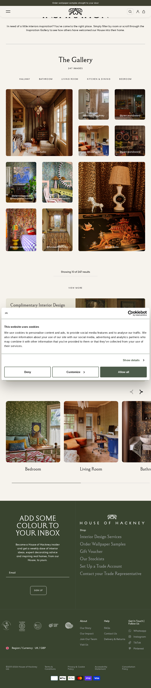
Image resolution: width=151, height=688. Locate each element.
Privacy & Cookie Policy (76, 668)
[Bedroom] (35, 437)
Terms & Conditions (50, 668)
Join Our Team (88, 639)
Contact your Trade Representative (110, 573)
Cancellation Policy (128, 668)
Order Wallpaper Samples (103, 544)
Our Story (85, 628)
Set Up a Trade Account (101, 566)
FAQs (107, 628)
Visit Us (84, 644)
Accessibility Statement (101, 668)
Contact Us (110, 633)
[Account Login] (137, 11)
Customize (73, 371)
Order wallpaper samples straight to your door (75, 3)
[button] (141, 392)
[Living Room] (93, 437)
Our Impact (87, 633)
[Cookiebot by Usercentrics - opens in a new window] (131, 313)
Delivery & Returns (114, 639)
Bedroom (125, 79)
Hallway (24, 79)
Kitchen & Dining (98, 79)
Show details (131, 360)
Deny (27, 371)
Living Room (70, 79)
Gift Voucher (91, 551)
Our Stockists (92, 558)
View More (75, 288)
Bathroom (46, 79)
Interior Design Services (101, 536)
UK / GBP (40, 648)
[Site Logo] (75, 11)
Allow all (123, 371)
